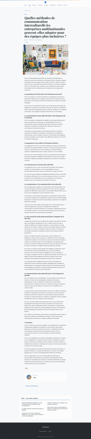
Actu (30, 5)
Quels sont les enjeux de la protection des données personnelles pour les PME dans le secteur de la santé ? (57, 409)
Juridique (46, 5)
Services (65, 5)
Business (34, 5)
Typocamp (45, 427)
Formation (40, 5)
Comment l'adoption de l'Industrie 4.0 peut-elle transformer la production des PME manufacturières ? (32, 404)
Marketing (59, 5)
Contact (50, 431)
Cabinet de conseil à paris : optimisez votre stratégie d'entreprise (57, 403)
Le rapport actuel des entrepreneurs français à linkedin (33, 409)
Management (53, 5)
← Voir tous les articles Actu (31, 386)
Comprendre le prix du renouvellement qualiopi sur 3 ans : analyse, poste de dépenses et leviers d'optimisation (32, 414)
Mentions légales (43, 431)
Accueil (25, 5)
